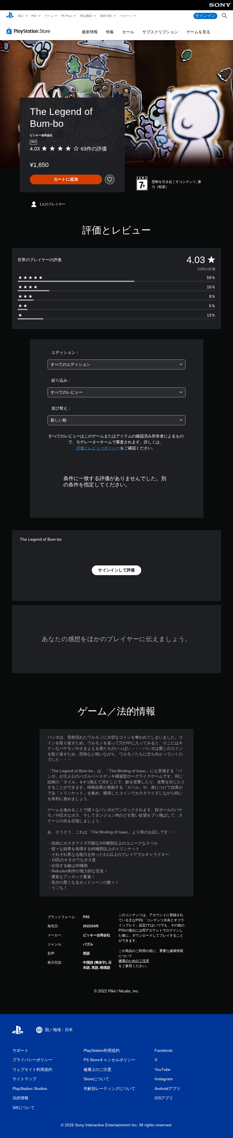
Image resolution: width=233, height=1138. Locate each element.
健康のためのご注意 (133, 961)
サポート (126, 16)
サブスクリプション (160, 31)
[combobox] (116, 364)
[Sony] (220, 9)
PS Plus (66, 16)
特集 (110, 31)
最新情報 (106, 16)
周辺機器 (86, 16)
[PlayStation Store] (30, 31)
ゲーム (48, 16)
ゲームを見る (198, 31)
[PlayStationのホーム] (10, 16)
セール (128, 31)
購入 (21, 16)
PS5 (34, 16)
